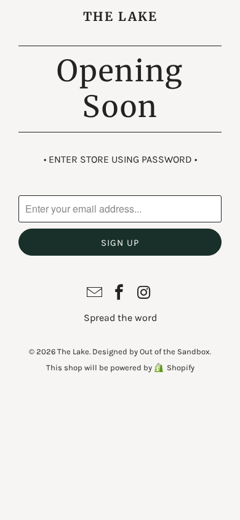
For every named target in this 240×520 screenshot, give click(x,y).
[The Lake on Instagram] (144, 294)
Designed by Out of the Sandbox (151, 351)
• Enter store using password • (120, 159)
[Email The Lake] (94, 294)
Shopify (180, 367)
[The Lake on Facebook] (119, 294)
